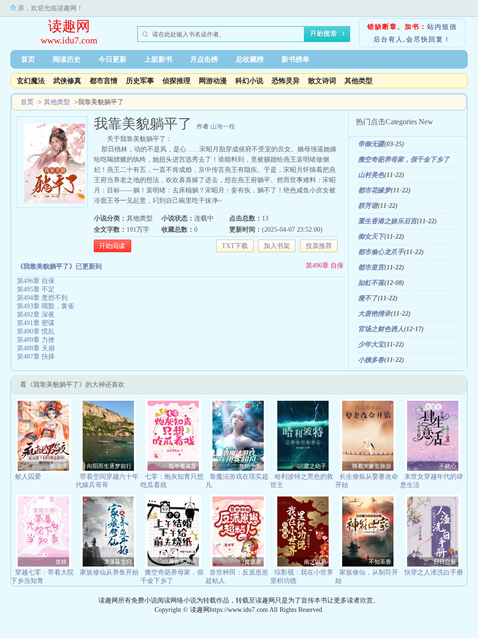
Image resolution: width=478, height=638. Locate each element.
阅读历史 (67, 59)
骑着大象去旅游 (371, 466)
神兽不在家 (183, 562)
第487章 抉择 (36, 356)
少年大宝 (371, 344)
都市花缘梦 (374, 190)
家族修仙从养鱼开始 (109, 572)
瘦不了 (368, 298)
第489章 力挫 (36, 339)
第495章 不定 (36, 289)
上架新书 (158, 59)
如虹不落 (371, 282)
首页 (28, 59)
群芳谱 (368, 205)
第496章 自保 (325, 265)
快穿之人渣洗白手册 (433, 572)
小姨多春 (371, 359)
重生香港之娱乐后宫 (387, 221)
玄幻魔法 (31, 81)
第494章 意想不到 (42, 297)
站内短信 (442, 26)
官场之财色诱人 (381, 329)
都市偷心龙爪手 (381, 251)
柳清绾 (58, 466)
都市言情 (104, 81)
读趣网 (69, 26)
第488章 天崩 (36, 348)
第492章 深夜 (36, 314)
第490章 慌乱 (36, 331)
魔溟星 (253, 562)
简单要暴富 (183, 466)
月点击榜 (204, 59)
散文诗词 (322, 81)
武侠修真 (67, 81)
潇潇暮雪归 (118, 562)
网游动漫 (213, 81)
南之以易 (315, 562)
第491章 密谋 (36, 322)
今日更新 (112, 59)
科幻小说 (249, 81)
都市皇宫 (371, 267)
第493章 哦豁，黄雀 (45, 306)
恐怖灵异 (286, 81)
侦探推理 (176, 81)
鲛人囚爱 (28, 476)
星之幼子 (315, 466)
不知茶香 (380, 562)
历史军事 (140, 81)
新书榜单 (295, 59)
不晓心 (447, 466)
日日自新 (445, 562)
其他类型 (358, 81)
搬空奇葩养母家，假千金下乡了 (404, 159)
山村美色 (371, 174)
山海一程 (223, 126)
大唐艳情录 (374, 313)
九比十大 (250, 466)
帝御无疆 (371, 144)
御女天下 (371, 236)
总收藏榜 (250, 59)
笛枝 (61, 562)
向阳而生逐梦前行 (109, 466)
